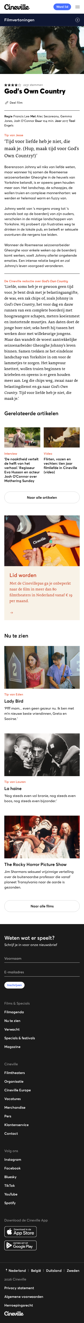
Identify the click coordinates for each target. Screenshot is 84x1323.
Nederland (17, 1270)
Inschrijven (14, 985)
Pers (7, 1116)
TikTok (9, 1185)
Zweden (73, 1270)
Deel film (16, 103)
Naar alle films (42, 906)
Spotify (10, 1203)
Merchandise (14, 1107)
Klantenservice (16, 1125)
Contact (11, 1133)
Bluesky (10, 1177)
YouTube (10, 1194)
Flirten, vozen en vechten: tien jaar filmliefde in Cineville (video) (60, 465)
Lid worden (22, 575)
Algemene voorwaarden (23, 1296)
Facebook (12, 1168)
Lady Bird (13, 701)
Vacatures (12, 1099)
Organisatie (13, 1081)
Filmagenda (14, 1012)
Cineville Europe (17, 1090)
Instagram (12, 1159)
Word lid (62, 7)
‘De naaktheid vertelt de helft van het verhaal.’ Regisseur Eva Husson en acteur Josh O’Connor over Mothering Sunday (22, 470)
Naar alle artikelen (42, 497)
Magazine (12, 1046)
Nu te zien (12, 1020)
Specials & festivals (19, 1038)
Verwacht (12, 1029)
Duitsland (54, 1270)
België (36, 1270)
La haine (13, 788)
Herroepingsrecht (18, 1305)
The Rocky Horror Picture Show (35, 864)
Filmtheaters (14, 1073)
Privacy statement (19, 1288)
